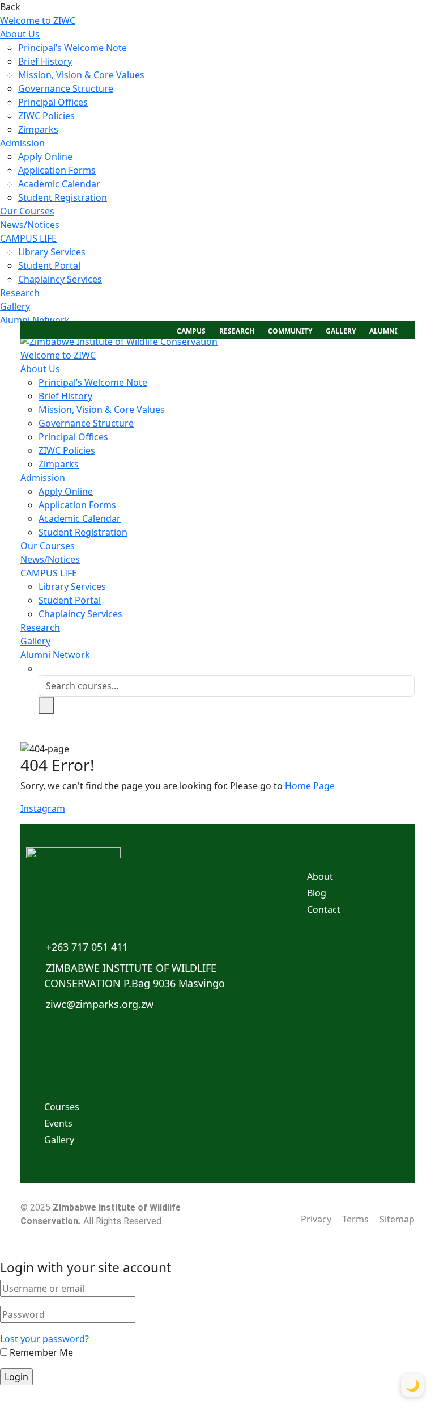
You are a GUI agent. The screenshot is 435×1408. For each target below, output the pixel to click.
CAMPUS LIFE (28, 238)
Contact (323, 909)
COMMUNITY (290, 331)
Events (58, 1123)
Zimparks (38, 129)
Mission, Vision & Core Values (81, 75)
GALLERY (341, 331)
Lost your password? (44, 1339)
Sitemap (397, 1219)
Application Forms (57, 170)
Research (20, 292)
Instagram (42, 808)
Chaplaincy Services (60, 279)
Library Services (52, 252)
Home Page (310, 785)
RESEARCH (236, 331)
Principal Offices (53, 102)
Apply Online (45, 156)
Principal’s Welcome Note (72, 47)
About (320, 876)
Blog (316, 893)
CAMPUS (191, 331)
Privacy (316, 1219)
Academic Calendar (59, 184)
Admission (22, 143)
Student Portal (49, 265)
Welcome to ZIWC (37, 20)
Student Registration (62, 197)
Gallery (15, 306)
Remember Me (40, 1352)
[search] (46, 705)
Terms (355, 1219)
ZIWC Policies (46, 115)
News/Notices (29, 224)
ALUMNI (383, 331)
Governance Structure (65, 88)
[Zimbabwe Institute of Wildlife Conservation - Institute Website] (119, 340)
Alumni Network (35, 320)
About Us (20, 34)
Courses (61, 1107)
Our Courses (27, 211)
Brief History (45, 61)
